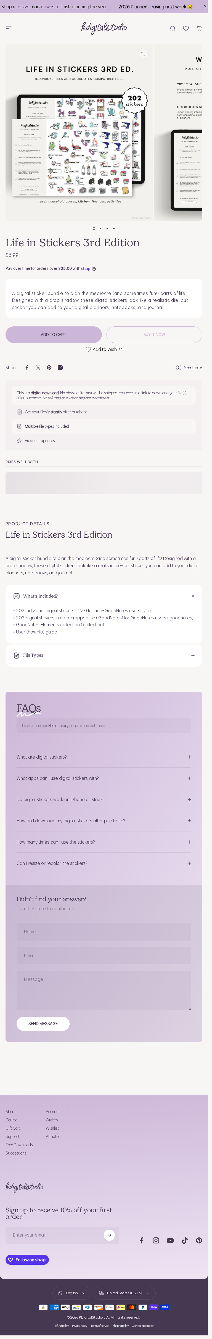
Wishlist (52, 1128)
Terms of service (100, 1326)
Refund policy (61, 1326)
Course (11, 1120)
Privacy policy (79, 1326)
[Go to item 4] (114, 228)
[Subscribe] (109, 1235)
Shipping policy (121, 1326)
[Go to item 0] (94, 228)
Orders (52, 1120)
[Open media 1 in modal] (143, 53)
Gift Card (13, 1128)
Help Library (58, 725)
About (11, 1111)
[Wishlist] (186, 28)
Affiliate (52, 1136)
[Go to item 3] (107, 228)
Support (13, 1136)
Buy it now (154, 334)
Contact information (143, 1326)
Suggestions (16, 1153)
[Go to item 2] (100, 228)
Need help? (193, 367)
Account (53, 1111)
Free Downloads (19, 1144)
